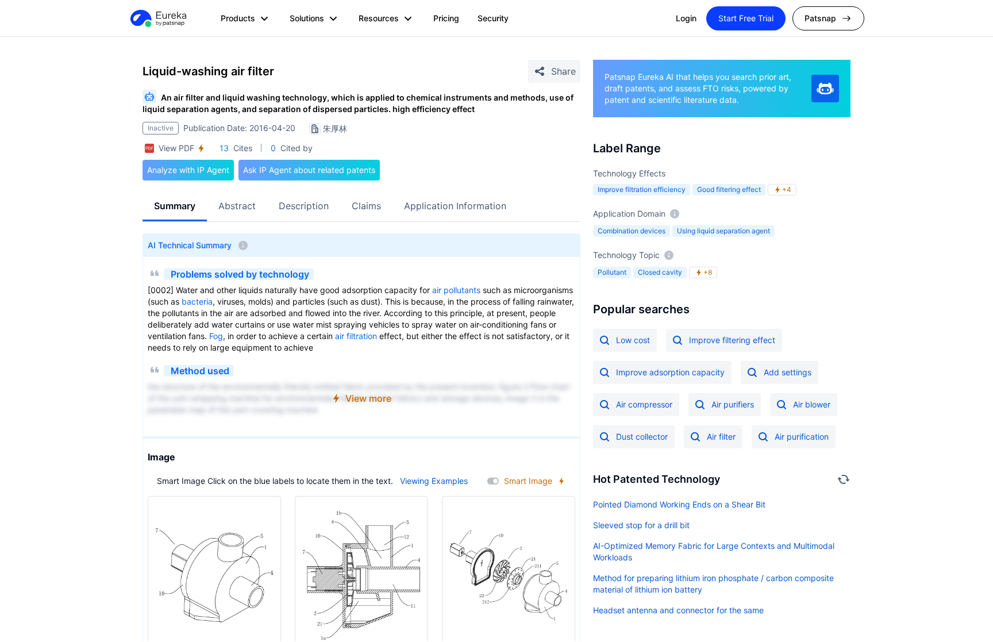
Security (493, 18)
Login (686, 18)
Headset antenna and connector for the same (678, 610)
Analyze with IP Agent (188, 170)
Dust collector (642, 436)
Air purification (802, 436)
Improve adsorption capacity (670, 372)
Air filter (721, 436)
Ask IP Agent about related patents (309, 170)
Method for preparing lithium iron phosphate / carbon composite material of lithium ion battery (713, 583)
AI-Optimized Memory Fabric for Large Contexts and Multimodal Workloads (713, 551)
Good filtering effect (729, 189)
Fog (216, 336)
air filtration (356, 336)
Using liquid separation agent (723, 230)
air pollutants (456, 290)
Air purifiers (732, 404)
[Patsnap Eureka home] (157, 18)
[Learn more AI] (825, 88)
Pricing (446, 18)
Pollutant (612, 272)
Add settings (787, 372)
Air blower (811, 404)
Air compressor (644, 404)
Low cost (633, 340)
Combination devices (631, 230)
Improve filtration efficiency (642, 189)
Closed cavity (660, 272)
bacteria (197, 301)
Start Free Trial (745, 18)
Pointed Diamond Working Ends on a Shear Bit (679, 504)
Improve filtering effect (732, 340)
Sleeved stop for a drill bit (641, 525)
